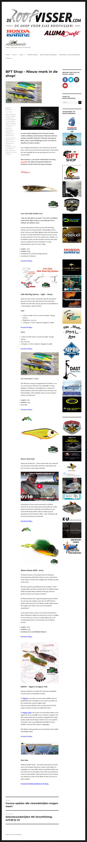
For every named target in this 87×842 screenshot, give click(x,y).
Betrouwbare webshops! (48, 55)
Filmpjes (8, 117)
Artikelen (8, 116)
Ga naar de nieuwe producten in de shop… (35, 784)
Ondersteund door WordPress (14, 834)
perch (7, 150)
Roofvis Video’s (33, 55)
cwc (11, 141)
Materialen (9, 125)
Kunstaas (8, 121)
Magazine (13, 123)
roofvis (15, 152)
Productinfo (9, 132)
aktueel (8, 138)
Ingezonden (13, 119)
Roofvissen (8, 154)
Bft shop (13, 116)
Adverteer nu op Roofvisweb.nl (69, 55)
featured (8, 145)
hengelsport (9, 147)
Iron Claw (24, 162)
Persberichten (9, 130)
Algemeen (12, 114)
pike (10, 150)
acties (7, 114)
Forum (14, 55)
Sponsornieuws (10, 133)
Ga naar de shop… (27, 521)
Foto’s (21, 55)
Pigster (25, 698)
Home (8, 55)
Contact (8, 58)
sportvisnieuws (10, 135)
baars (11, 138)
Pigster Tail (27, 712)
